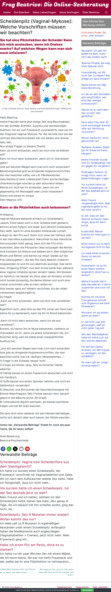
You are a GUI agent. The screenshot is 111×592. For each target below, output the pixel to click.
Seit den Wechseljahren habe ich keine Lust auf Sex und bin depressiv (94, 337)
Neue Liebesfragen (44, 12)
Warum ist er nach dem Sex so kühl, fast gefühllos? (94, 113)
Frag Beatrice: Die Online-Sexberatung (55, 5)
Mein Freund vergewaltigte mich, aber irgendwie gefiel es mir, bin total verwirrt (95, 205)
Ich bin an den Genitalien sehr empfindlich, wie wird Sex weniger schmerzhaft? (95, 99)
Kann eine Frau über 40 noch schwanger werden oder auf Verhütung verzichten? (95, 127)
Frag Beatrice (16, 587)
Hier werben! (100, 587)
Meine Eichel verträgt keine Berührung (93, 86)
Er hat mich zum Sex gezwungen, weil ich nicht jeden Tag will (93, 325)
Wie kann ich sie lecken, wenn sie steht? (95, 314)
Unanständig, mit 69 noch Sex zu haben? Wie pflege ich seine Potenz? (95, 75)
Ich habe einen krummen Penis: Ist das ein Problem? (95, 256)
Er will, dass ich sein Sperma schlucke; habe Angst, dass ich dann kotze (94, 220)
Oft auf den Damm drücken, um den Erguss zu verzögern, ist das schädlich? (95, 351)
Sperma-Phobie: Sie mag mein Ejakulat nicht (95, 65)
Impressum (82, 587)
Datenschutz (64, 587)
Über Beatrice (90, 12)
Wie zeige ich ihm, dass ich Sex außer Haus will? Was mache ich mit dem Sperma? (56, 572)
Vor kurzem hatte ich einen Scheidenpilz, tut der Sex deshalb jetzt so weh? (95, 189)
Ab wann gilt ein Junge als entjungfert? (94, 364)
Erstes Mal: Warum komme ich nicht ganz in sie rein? (95, 234)
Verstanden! (87, 590)
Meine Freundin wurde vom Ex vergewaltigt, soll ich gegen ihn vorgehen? (96, 162)
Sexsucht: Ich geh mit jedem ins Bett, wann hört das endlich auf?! (94, 53)
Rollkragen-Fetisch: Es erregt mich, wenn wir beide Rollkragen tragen (95, 175)
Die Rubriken (22, 12)
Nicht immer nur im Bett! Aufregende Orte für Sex (95, 245)
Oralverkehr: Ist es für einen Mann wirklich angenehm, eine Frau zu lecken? (95, 270)
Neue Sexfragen (69, 12)
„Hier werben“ (96, 35)
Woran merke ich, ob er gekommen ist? (94, 139)
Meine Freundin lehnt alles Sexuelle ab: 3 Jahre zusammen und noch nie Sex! (95, 286)
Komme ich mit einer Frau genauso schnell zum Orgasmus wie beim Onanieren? (95, 301)
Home (7, 12)
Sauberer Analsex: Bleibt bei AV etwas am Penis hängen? (95, 150)
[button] (3, 449)
